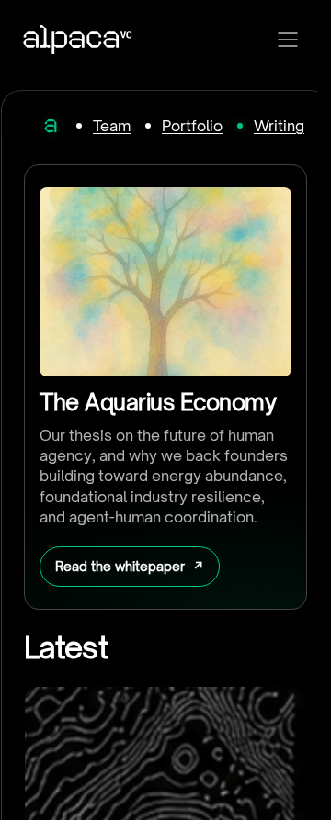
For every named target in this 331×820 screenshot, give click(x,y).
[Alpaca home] (50, 125)
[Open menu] (288, 39)
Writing (279, 126)
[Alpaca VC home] (77, 39)
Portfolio (192, 126)
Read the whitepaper (120, 566)
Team (112, 126)
